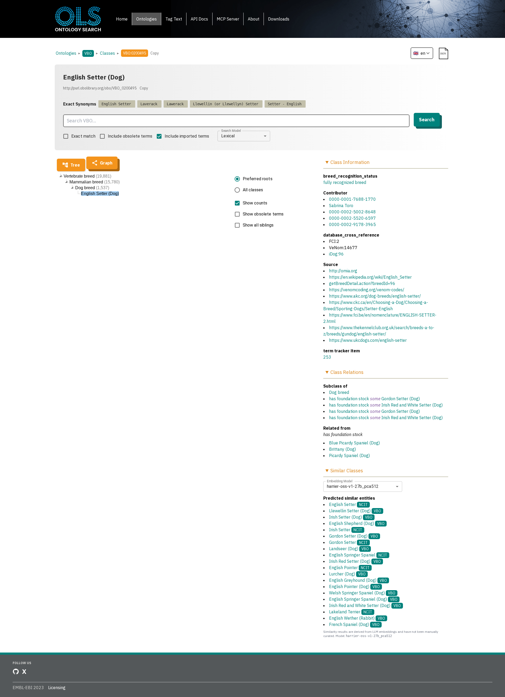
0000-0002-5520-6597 (352, 218)
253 (327, 357)
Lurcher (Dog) (347, 573)
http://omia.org (343, 270)
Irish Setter (345, 529)
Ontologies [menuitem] (146, 19)
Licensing (56, 687)
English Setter (348, 504)
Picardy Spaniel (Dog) (349, 455)
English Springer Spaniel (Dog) (363, 599)
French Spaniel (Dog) (354, 624)
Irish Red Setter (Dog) (355, 561)
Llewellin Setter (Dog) (355, 510)
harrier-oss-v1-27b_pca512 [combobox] (352, 486)
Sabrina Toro (341, 205)
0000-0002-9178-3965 (352, 224)
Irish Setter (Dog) (350, 517)
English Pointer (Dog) (354, 586)
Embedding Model (339, 481)
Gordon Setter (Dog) (400, 398)
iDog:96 (336, 254)
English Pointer (349, 567)
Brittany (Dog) (342, 449)
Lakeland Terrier (350, 611)
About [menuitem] (253, 19)
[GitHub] (16, 671)
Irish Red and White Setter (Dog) (412, 405)
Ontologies (66, 53)
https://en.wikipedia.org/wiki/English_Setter (370, 277)
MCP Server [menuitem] (228, 19)
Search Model (231, 130)
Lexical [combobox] (228, 135)
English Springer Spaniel (358, 555)
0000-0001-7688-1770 (352, 199)
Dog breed (339, 392)
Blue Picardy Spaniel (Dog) (354, 442)
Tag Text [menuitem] (173, 19)
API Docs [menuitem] (199, 19)
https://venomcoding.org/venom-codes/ (366, 289)
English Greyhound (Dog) (358, 580)
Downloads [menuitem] (278, 19)
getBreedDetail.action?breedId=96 (362, 283)
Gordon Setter (348, 542)
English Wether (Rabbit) (357, 618)
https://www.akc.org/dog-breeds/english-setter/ (375, 296)
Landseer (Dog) (349, 548)
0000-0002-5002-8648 (352, 211)
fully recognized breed (344, 182)
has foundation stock (349, 398)
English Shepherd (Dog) (357, 523)
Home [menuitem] (122, 19)
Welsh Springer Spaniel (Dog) (362, 592)
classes (107, 53)
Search (427, 120)
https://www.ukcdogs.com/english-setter (368, 340)
